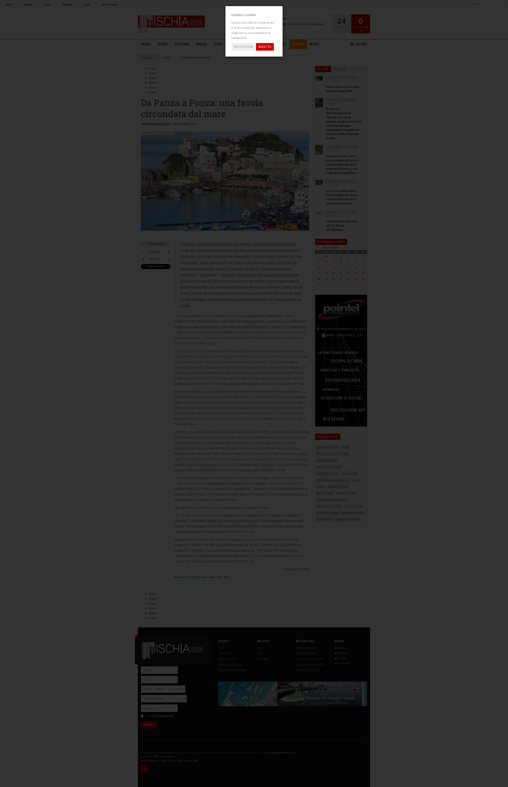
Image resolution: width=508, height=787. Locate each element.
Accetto (265, 46)
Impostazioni (243, 46)
